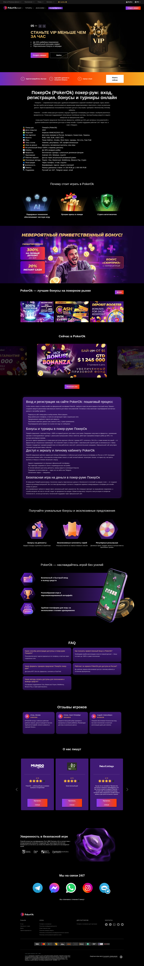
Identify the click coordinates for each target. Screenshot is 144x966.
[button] (17, 789)
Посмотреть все (72, 386)
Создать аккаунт (39, 55)
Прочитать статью (40, 803)
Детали (119, 292)
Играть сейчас (115, 79)
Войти (58, 55)
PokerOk (27, 955)
